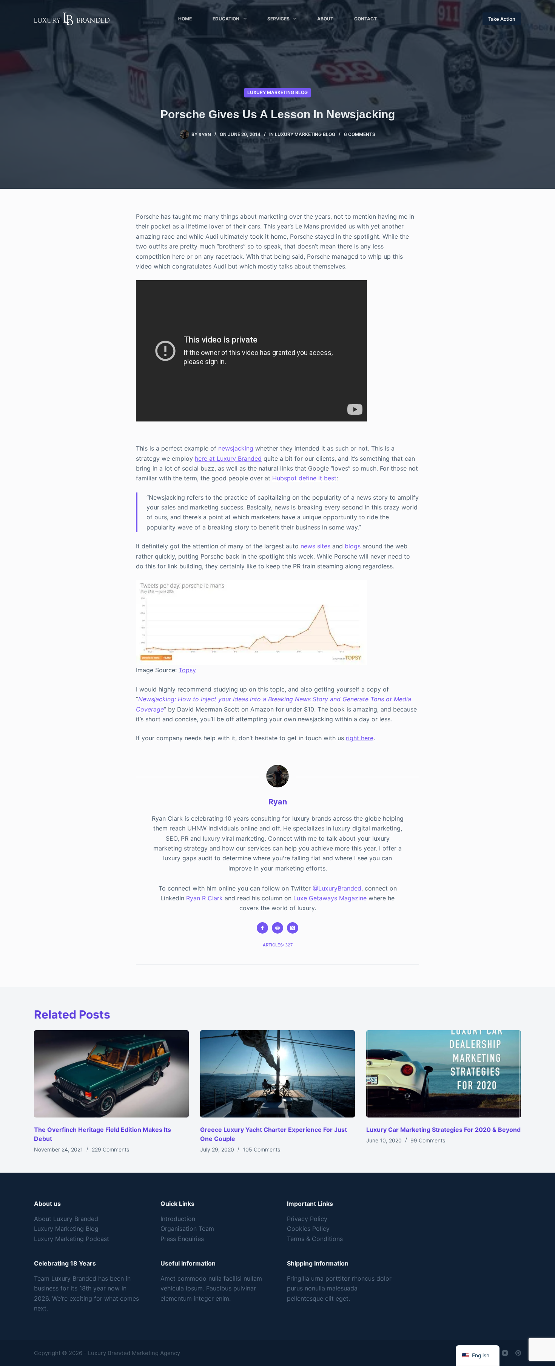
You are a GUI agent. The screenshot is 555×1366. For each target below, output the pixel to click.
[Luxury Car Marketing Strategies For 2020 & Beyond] (443, 1073)
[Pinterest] (518, 1353)
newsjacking (235, 448)
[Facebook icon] (262, 928)
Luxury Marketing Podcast (71, 1239)
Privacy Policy (307, 1218)
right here (359, 738)
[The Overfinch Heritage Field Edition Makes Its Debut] (111, 1073)
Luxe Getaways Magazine (330, 898)
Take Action (501, 19)
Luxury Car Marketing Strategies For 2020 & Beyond (443, 1129)
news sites (315, 546)
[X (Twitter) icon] (292, 928)
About (325, 19)
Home (185, 19)
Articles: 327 (278, 945)
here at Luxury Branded (228, 458)
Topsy (187, 670)
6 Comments (359, 134)
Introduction (177, 1218)
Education (226, 19)
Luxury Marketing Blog (277, 92)
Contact (365, 19)
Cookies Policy (308, 1228)
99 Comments (427, 1140)
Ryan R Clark (204, 898)
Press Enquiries (182, 1239)
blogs (353, 546)
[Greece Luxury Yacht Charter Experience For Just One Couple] (277, 1073)
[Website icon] (277, 928)
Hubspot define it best (304, 478)
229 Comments (110, 1149)
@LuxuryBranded (337, 888)
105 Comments (261, 1149)
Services (278, 19)
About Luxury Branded (66, 1218)
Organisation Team (187, 1228)
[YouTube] (505, 1353)
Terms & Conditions (315, 1239)
